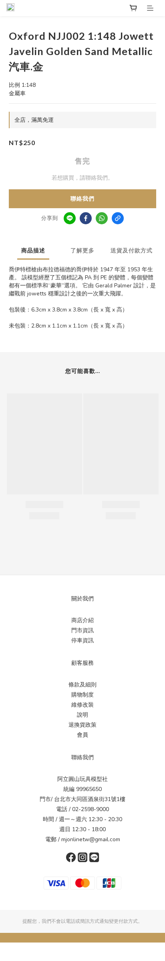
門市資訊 (82, 630)
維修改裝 (82, 705)
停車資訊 (82, 640)
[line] (70, 218)
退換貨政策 (82, 725)
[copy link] (118, 218)
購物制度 (82, 695)
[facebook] (86, 218)
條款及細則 (82, 684)
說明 (82, 715)
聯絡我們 (82, 199)
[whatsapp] (102, 218)
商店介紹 (82, 620)
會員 (82, 735)
